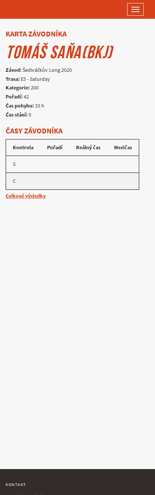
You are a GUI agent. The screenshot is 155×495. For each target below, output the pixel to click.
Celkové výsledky (26, 196)
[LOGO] (30, 9)
